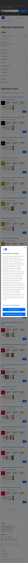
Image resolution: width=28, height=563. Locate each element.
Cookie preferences (14, 309)
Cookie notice (6, 305)
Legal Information (15, 305)
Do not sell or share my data (14, 314)
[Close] (25, 247)
